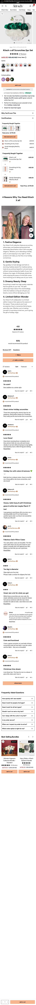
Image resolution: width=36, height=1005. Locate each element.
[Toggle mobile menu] (2, 6)
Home (11, 47)
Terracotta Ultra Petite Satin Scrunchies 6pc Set (8, 70)
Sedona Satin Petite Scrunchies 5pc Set (29, 65)
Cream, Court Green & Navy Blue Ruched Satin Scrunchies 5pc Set (3, 65)
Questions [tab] (16, 350)
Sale (34, 10)
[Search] (6, 6)
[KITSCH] (18, 6)
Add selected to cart (9, 137)
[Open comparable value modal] (25, 57)
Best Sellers (13, 10)
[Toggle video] (31, 235)
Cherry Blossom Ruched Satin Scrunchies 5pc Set (21, 65)
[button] (2, 14)
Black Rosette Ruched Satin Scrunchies (12, 65)
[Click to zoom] (29, 40)
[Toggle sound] (31, 230)
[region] (18, 2)
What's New (4, 10)
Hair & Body (22, 10)
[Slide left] (2, 2)
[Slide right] (34, 2)
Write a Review (21, 360)
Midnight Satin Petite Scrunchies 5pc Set (12, 70)
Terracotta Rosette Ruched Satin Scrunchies (16, 65)
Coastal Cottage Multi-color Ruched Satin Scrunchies (8, 65)
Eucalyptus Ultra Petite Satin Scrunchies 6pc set (3, 70)
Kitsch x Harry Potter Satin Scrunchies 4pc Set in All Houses (8, 79)
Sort (17, 366)
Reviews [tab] (7, 350)
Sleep (29, 10)
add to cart (23, 1002)
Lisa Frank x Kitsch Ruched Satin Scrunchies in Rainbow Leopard (3, 79)
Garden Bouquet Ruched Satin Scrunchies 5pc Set (25, 65)
